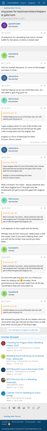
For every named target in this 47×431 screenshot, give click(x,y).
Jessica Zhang (11, 361)
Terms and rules (17, 422)
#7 (45, 257)
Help (39, 422)
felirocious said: (8, 162)
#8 (45, 301)
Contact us (6, 422)
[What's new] (39, 3)
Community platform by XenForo (21, 429)
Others (21, 385)
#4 (45, 108)
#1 (45, 33)
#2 (45, 63)
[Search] (44, 3)
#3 (45, 86)
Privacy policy (30, 422)
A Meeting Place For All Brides (29, 348)
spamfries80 (7, 18)
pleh (8, 398)
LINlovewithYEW (12, 385)
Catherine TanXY (12, 348)
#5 (45, 157)
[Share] (41, 33)
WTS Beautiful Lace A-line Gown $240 (25, 369)
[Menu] (3, 2)
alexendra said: (8, 113)
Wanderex (10, 371)
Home (4, 424)
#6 (45, 208)
